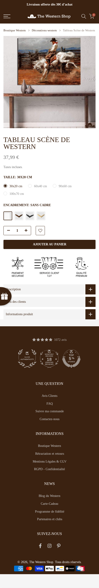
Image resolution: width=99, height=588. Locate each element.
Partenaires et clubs (49, 519)
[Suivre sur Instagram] (49, 546)
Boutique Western (14, 30)
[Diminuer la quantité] (7, 230)
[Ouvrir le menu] (13, 16)
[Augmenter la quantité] (27, 230)
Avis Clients (49, 396)
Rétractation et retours (49, 453)
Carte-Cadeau (49, 503)
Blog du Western (49, 496)
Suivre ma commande (49, 411)
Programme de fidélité (49, 511)
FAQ (50, 403)
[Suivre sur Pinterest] (58, 546)
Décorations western (44, 30)
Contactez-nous (49, 419)
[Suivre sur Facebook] (40, 546)
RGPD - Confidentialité (49, 469)
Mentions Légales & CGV (50, 461)
